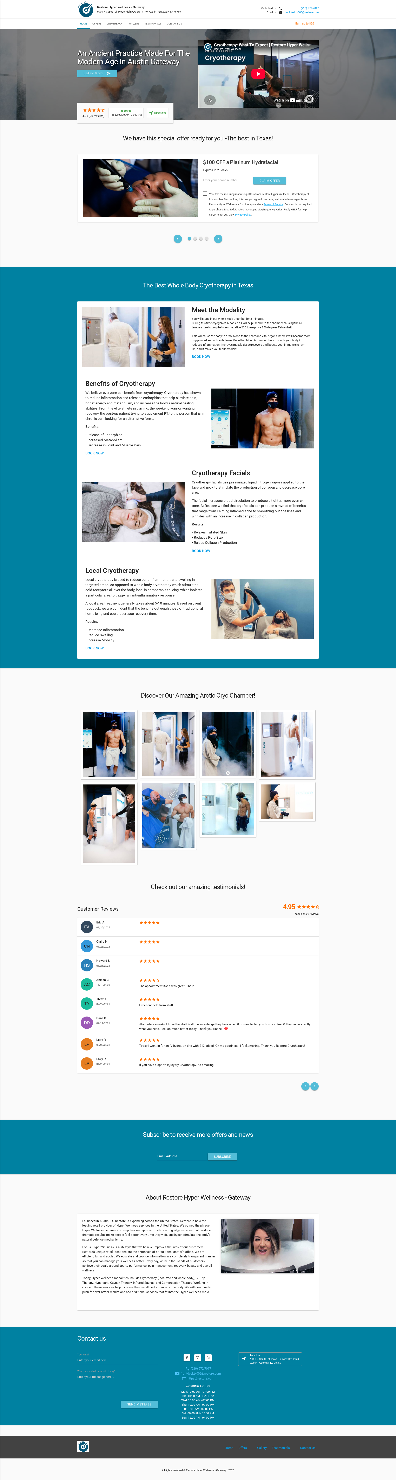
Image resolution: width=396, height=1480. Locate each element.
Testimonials (153, 23)
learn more (97, 73)
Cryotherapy (115, 23)
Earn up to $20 (304, 23)
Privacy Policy (243, 214)
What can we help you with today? (96, 1371)
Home (83, 23)
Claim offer (269, 181)
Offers (96, 23)
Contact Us (174, 23)
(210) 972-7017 (310, 8)
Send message (139, 1404)
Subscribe (222, 1157)
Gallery (134, 23)
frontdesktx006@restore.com (301, 12)
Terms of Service (273, 204)
